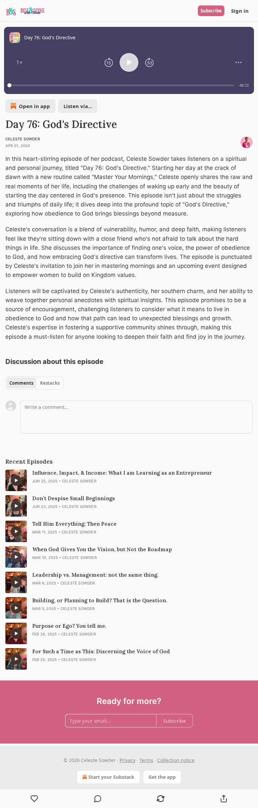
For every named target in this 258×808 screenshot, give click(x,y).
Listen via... (77, 106)
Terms (146, 760)
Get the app (162, 777)
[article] (129, 480)
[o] (16, 480)
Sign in (240, 10)
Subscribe (211, 11)
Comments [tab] (21, 383)
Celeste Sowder (22, 139)
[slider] (121, 85)
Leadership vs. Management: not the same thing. (95, 575)
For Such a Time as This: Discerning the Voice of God (101, 651)
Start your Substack (111, 777)
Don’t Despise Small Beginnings (73, 498)
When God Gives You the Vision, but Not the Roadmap (102, 549)
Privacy (127, 760)
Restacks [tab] (49, 383)
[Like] (34, 798)
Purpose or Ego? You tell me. (69, 626)
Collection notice (176, 760)
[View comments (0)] (97, 798)
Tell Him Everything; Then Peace (74, 524)
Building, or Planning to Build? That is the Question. (99, 600)
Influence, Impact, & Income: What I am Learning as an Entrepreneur (122, 473)
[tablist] (34, 383)
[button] (19, 62)
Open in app (34, 106)
